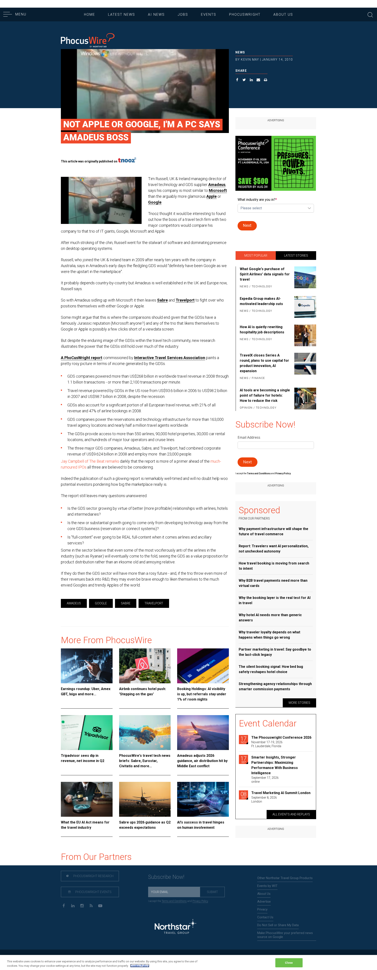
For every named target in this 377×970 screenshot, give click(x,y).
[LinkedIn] (72, 905)
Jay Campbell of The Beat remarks (90, 461)
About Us (283, 14)
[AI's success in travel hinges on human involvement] (203, 799)
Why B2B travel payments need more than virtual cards (273, 583)
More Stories (299, 702)
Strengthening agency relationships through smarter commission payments (275, 686)
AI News (156, 14)
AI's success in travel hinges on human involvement (200, 825)
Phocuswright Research (93, 876)
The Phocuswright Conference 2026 (281, 737)
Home (89, 14)
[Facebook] (63, 905)
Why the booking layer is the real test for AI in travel (274, 600)
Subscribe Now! (166, 877)
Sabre (162, 300)
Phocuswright (244, 14)
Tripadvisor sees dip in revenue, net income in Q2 (82, 758)
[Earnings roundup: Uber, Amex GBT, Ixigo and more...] (87, 665)
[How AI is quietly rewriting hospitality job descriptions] (304, 335)
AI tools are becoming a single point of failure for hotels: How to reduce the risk (265, 395)
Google (154, 202)
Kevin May (250, 59)
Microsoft (218, 190)
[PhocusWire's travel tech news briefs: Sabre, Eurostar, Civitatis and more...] (145, 732)
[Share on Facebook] (237, 80)
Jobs (183, 14)
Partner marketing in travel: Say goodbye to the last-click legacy (275, 652)
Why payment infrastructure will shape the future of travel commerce (273, 531)
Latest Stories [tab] (296, 255)
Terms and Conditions (259, 473)
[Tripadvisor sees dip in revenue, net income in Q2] (87, 732)
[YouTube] (100, 905)
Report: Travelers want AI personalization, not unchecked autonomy (273, 548)
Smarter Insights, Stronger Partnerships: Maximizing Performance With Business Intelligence (274, 765)
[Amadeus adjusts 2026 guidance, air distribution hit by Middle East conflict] (203, 732)
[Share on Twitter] (244, 80)
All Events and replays (291, 814)
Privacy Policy (200, 901)
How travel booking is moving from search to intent (274, 566)
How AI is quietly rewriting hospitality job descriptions (262, 329)
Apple (211, 196)
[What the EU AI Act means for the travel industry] (87, 799)
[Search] (370, 14)
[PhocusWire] (88, 40)
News (240, 52)
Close (289, 962)
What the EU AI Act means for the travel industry (85, 825)
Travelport (185, 300)
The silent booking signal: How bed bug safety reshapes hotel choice (271, 669)
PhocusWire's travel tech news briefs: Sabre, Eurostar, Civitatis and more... (144, 760)
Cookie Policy (139, 965)
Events (208, 14)
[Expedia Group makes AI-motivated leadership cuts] (304, 307)
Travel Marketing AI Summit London (280, 793)
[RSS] (91, 905)
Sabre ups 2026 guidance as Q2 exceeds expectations (145, 825)
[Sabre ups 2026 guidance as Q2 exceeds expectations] (145, 799)
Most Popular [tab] (255, 255)
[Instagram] (82, 905)
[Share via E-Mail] (258, 80)
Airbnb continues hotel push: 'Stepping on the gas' (142, 691)
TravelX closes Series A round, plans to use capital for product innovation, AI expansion (264, 363)
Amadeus (216, 184)
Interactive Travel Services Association (169, 357)
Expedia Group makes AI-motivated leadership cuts (261, 301)
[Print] (265, 80)
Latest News (121, 14)
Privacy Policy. (283, 473)
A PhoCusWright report (81, 357)
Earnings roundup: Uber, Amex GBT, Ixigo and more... (85, 691)
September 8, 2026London (264, 799)
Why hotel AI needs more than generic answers (270, 617)
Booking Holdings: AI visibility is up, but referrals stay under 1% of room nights (201, 694)
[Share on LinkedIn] (251, 80)
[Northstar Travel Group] (175, 927)
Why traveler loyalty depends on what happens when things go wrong (269, 634)
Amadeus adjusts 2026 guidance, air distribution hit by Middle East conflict (202, 760)
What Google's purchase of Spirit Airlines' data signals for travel (265, 274)
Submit (212, 892)
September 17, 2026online (265, 779)
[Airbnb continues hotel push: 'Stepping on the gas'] (145, 665)
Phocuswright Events (93, 892)
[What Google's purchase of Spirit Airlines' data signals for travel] (304, 278)
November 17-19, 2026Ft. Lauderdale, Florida (267, 744)
